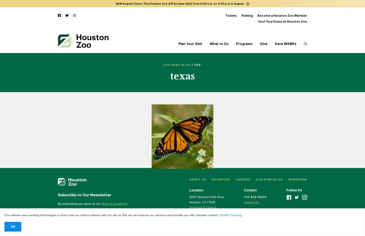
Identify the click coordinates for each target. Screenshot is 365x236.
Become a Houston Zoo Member (282, 15)
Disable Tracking (230, 215)
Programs (244, 44)
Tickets (231, 15)
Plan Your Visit (190, 44)
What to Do (219, 44)
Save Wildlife (285, 44)
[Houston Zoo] (83, 41)
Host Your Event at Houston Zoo (282, 21)
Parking (247, 15)
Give (263, 44)
